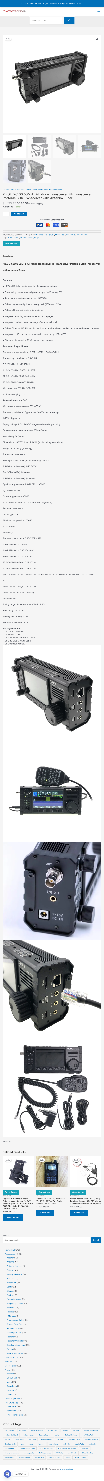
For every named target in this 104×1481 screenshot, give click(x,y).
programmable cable (27, 1448)
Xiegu (36, 238)
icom (22, 1444)
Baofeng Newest (28, 1435)
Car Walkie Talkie (88, 1435)
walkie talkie (39, 1457)
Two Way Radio (55, 190)
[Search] (69, 20)
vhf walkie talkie (24, 1457)
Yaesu (67, 1457)
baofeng (76, 1430)
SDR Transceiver (26, 238)
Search (6, 1235)
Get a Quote (11, 243)
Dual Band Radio (46, 1439)
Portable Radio (10, 1448)
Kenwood (41, 1444)
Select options (13, 1217)
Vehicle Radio (9, 1457)
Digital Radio (19, 1439)
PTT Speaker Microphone (67, 1448)
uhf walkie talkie (87, 1453)
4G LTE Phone (9, 1430)
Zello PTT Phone (80, 1457)
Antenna (65, 1430)
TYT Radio (59, 1453)
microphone (53, 1444)
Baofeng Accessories (91, 1430)
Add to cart (19, 214)
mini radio (66, 1444)
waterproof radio (55, 1457)
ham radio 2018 (74, 1439)
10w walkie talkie (37, 1430)
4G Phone (22, 1430)
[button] (97, 39)
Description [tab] (8, 256)
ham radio (60, 1439)
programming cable (46, 1448)
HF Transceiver (13, 238)
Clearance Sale (9, 190)
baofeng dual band (11, 1435)
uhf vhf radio (72, 1453)
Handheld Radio (10, 1444)
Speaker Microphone (12, 1453)
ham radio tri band (91, 1439)
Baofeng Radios (44, 1435)
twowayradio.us (66, 1469)
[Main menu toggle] (98, 11)
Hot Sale (21, 190)
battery (57, 1435)
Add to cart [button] (45, 1213)
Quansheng (85, 1448)
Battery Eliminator (71, 1435)
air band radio (53, 1430)
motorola (92, 1444)
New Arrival (43, 190)
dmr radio (32, 1439)
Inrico (31, 1444)
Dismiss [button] (79, 3)
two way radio (29, 1453)
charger (7, 1439)
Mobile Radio (31, 190)
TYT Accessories (45, 1453)
